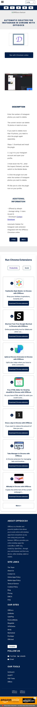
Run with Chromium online (19, 55)
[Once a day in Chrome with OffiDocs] (19, 419)
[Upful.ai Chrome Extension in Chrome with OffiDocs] (19, 353)
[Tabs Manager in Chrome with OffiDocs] (19, 450)
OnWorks (11, 613)
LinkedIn (22, 656)
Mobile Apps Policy (14, 580)
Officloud (11, 639)
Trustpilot (12, 646)
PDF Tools (11, 678)
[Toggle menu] (2, 2)
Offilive (10, 682)
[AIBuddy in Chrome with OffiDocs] (19, 483)
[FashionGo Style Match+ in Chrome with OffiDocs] (19, 287)
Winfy (9, 629)
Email (12, 659)
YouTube (13, 656)
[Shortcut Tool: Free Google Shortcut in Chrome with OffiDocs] (19, 320)
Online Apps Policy (14, 577)
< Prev (13, 239)
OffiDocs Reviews (14, 691)
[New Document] (18, 7)
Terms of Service (13, 583)
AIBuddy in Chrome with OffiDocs (18, 486)
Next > (24, 239)
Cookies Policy (13, 587)
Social (27, 268)
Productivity (14, 268)
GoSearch (11, 672)
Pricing (10, 593)
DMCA (10, 596)
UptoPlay (11, 617)
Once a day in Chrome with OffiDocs (18, 423)
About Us (11, 570)
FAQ (9, 600)
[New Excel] (24, 7)
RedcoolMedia (12, 620)
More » (18, 506)
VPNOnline (11, 626)
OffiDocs (10, 610)
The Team (11, 567)
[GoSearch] (12, 7)
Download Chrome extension (18, 303)
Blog (9, 590)
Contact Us (11, 574)
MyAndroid (11, 633)
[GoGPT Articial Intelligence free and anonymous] (6, 7)
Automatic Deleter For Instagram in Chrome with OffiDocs (18, 22)
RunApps (11, 636)
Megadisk (11, 623)
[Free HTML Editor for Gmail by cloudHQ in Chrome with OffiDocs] (19, 386)
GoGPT (10, 675)
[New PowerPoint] (30, 7)
